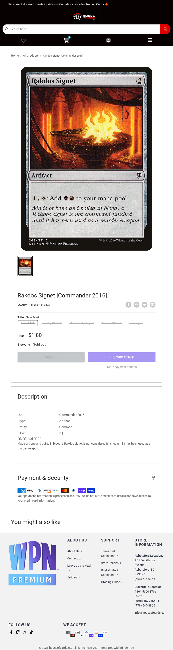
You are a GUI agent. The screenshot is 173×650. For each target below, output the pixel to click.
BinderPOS (127, 647)
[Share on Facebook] (128, 305)
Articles (72, 577)
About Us (73, 551)
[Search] (165, 29)
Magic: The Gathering (34, 305)
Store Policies (110, 563)
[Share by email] (152, 305)
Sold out (51, 357)
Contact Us (74, 558)
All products (31, 55)
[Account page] (108, 40)
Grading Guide (110, 582)
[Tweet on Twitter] (144, 305)
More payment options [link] (122, 367)
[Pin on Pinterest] (136, 305)
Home (15, 55)
